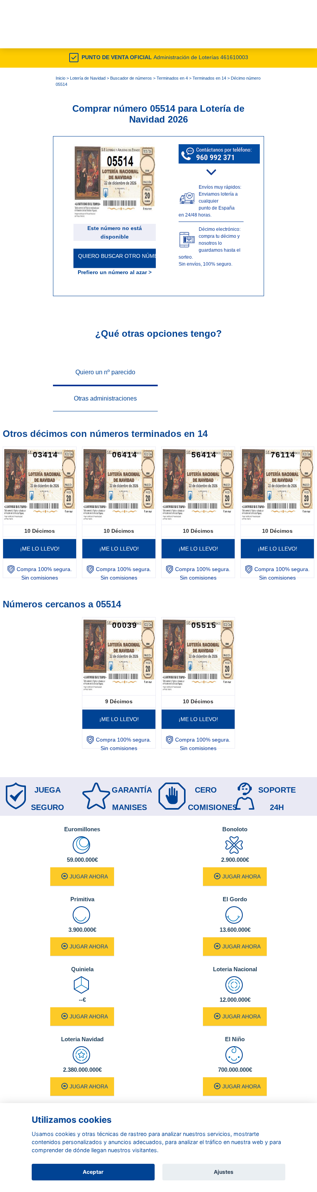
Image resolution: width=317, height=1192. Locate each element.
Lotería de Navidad (88, 78)
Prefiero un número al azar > (115, 272)
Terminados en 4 (172, 78)
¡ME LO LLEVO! (40, 549)
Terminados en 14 (209, 78)
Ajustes (223, 1172)
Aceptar (93, 1172)
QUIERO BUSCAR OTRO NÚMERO (117, 256)
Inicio (60, 78)
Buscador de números (131, 78)
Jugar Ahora (89, 876)
